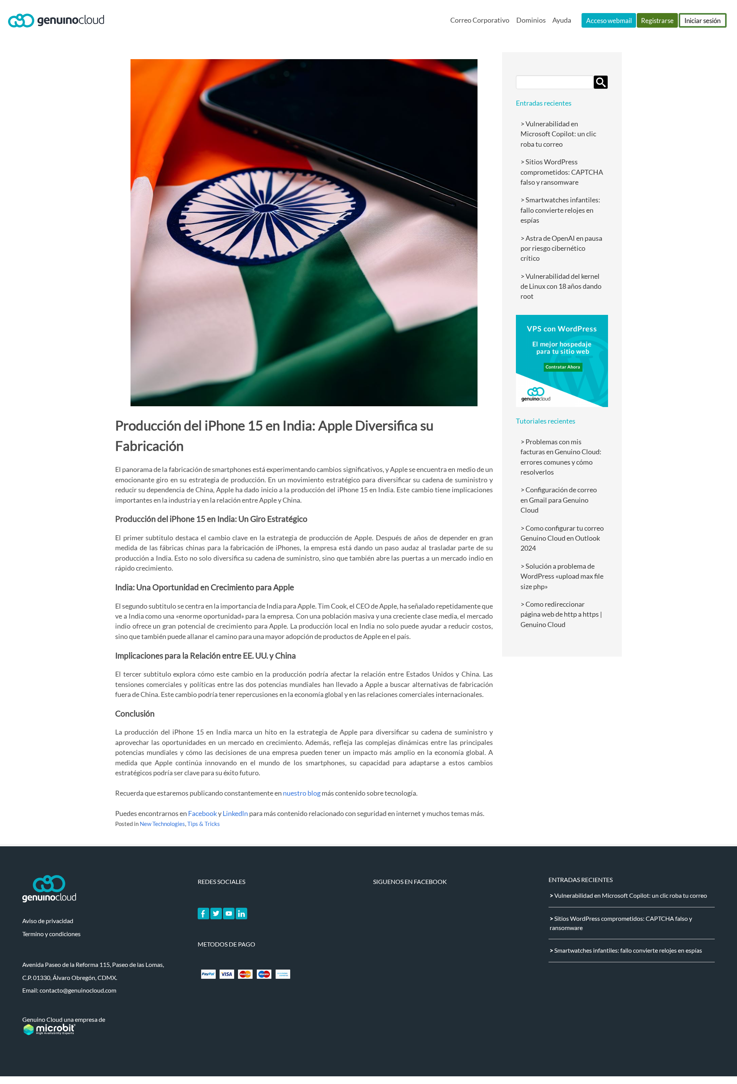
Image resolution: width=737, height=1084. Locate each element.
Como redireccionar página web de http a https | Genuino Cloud (561, 614)
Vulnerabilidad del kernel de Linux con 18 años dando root (561, 286)
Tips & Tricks (203, 824)
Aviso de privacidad (47, 920)
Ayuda (561, 20)
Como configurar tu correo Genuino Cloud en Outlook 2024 (562, 538)
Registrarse (657, 21)
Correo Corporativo (479, 20)
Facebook (202, 813)
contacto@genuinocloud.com (78, 990)
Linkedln (235, 813)
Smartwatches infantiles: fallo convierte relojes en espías (560, 210)
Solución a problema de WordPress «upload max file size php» (562, 576)
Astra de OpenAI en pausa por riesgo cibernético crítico (561, 248)
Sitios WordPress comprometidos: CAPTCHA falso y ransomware (562, 172)
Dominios (531, 20)
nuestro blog (302, 793)
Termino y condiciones (51, 933)
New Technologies (162, 824)
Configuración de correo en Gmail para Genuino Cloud (559, 500)
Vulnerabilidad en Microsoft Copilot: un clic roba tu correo (558, 134)
